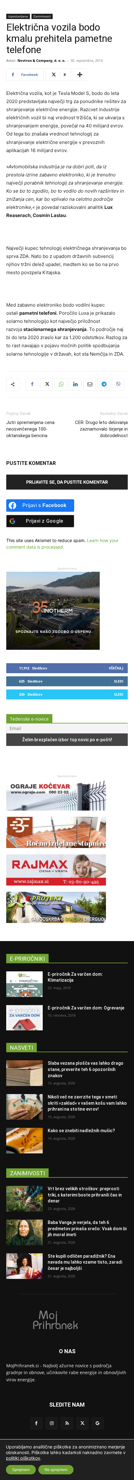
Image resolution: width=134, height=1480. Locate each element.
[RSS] (67, 1423)
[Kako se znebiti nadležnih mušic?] (24, 1140)
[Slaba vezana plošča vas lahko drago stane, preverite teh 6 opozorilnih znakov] (24, 1073)
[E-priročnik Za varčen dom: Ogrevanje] (24, 1018)
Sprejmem (21, 1469)
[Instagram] (51, 1423)
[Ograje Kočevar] (56, 813)
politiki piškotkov (23, 1458)
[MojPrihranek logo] (67, 1319)
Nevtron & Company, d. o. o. (41, 60)
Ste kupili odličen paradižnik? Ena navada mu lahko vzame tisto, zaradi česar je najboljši (85, 1262)
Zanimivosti (42, 16)
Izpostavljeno (18, 16)
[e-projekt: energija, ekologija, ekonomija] (56, 926)
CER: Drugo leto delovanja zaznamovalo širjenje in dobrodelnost (101, 429)
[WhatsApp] (61, 384)
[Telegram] (104, 384)
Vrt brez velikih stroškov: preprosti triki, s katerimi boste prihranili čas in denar (85, 1194)
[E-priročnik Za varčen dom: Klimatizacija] (24, 984)
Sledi (118, 681)
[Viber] (118, 384)
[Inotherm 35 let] (53, 648)
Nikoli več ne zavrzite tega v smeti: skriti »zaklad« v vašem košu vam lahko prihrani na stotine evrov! (87, 1103)
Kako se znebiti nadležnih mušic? (81, 1130)
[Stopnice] (56, 851)
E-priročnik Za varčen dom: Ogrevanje (86, 1007)
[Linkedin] (75, 384)
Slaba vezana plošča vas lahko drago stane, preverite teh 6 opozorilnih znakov (85, 1069)
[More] (79, 74)
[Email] (89, 384)
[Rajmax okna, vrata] (56, 888)
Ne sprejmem (56, 1469)
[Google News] (98, 1423)
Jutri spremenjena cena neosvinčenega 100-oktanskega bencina (30, 429)
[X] (46, 384)
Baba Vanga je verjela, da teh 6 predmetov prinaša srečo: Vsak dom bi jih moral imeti (87, 1228)
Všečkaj (116, 668)
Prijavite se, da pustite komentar (67, 482)
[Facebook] (32, 384)
